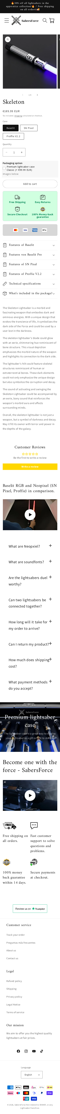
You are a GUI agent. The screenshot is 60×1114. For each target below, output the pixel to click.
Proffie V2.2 (13, 136)
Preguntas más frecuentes (20, 942)
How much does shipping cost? (29, 663)
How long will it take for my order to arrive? (28, 625)
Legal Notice (13, 1004)
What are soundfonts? (26, 561)
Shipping (18, 116)
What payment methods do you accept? (28, 685)
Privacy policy (14, 996)
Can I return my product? (29, 644)
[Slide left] (22, 94)
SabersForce (20, 1105)
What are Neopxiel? (24, 546)
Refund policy (14, 981)
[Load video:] (30, 514)
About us (11, 950)
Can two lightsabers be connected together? (27, 603)
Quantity (7, 144)
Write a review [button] (29, 466)
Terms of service (15, 1012)
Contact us (12, 958)
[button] (6, 20)
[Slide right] (37, 94)
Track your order (15, 934)
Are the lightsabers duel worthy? (28, 581)
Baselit (11, 128)
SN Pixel (29, 128)
